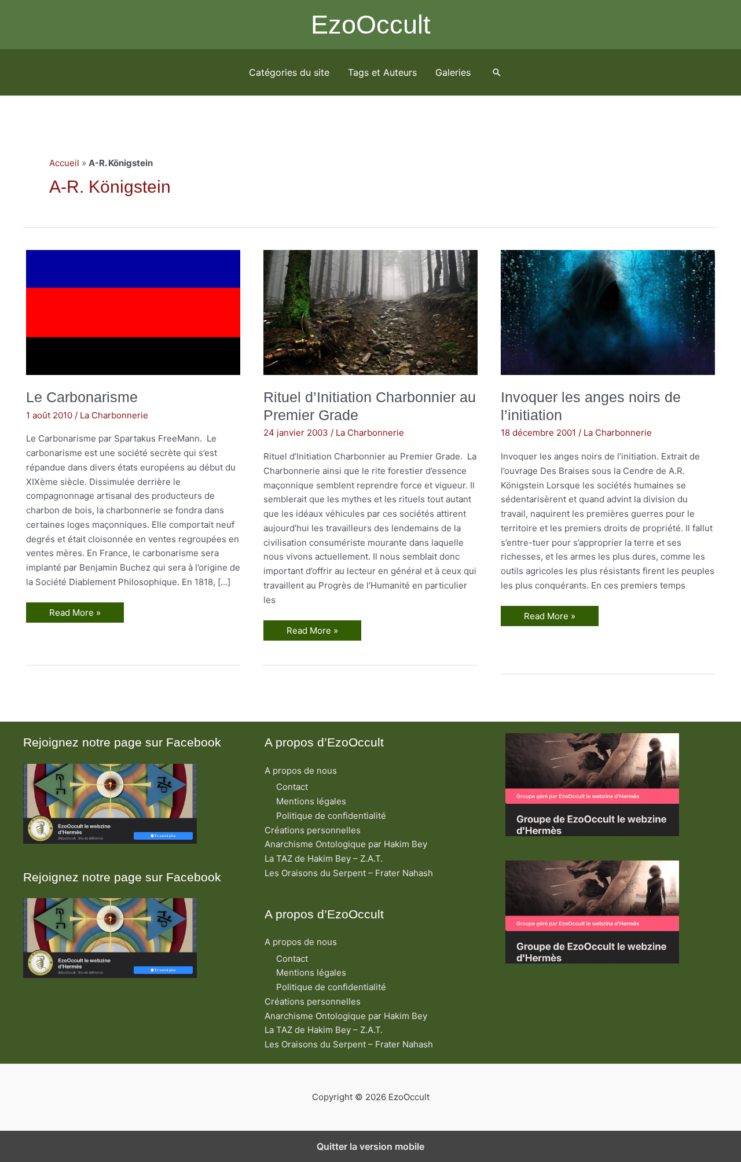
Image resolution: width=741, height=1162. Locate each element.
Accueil (64, 162)
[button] (496, 72)
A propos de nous (301, 770)
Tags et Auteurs (382, 72)
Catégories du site (289, 72)
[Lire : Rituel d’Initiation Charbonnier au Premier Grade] (370, 311)
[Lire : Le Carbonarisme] (133, 311)
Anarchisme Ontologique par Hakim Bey (346, 844)
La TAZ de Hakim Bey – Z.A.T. (324, 858)
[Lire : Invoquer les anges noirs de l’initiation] (608, 311)
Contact (292, 786)
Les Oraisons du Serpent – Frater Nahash (349, 872)
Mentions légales (311, 801)
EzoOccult (371, 24)
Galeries (453, 72)
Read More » (78, 614)
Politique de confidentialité (331, 815)
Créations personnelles (313, 830)
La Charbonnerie (114, 415)
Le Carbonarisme (82, 397)
